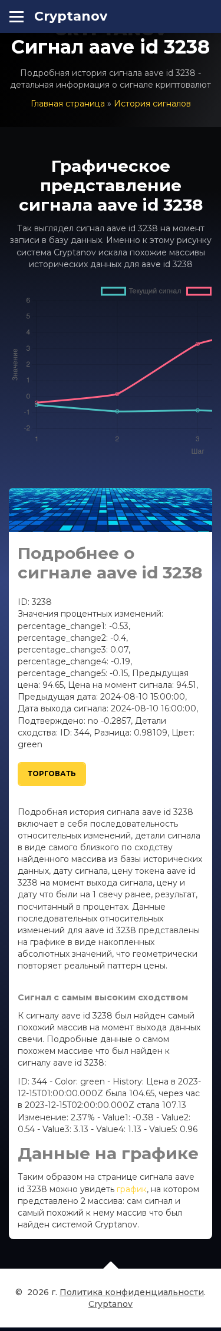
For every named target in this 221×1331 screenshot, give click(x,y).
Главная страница (68, 103)
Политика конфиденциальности (132, 1292)
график (132, 1189)
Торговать (52, 773)
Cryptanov (70, 16)
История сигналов (152, 103)
